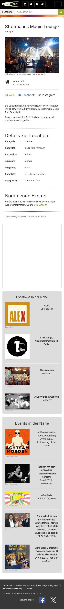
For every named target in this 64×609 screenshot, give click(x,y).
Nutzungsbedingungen (48, 585)
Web (12, 95)
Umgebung (10, 167)
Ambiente (10, 161)
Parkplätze (10, 174)
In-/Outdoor (11, 154)
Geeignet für (11, 180)
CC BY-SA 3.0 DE (39, 74)
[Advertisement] (32, 256)
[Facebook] (42, 600)
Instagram (48, 95)
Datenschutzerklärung (12, 589)
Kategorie (10, 141)
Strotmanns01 (27, 74)
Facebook (28, 95)
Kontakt (28, 589)
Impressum (7, 585)
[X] (53, 600)
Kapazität (10, 148)
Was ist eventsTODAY (25, 585)
